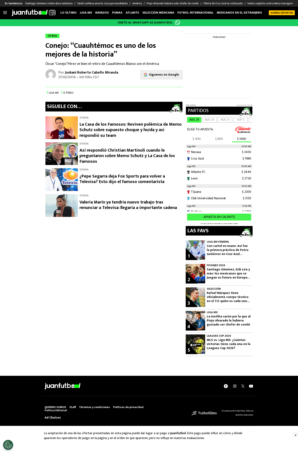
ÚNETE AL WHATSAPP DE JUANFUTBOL (145, 22)
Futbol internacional (195, 12)
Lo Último (68, 12)
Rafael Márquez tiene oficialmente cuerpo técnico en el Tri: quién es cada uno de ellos (228, 297)
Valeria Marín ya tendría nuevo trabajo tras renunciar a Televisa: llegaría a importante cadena (128, 205)
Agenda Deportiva (282, 13)
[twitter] (242, 386)
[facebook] (225, 386)
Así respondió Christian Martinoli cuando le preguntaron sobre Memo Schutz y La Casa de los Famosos (127, 156)
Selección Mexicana (158, 12)
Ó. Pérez (68, 92)
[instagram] (234, 386)
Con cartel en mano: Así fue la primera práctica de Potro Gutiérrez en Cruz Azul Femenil (228, 250)
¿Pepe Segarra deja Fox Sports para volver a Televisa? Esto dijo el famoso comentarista (122, 179)
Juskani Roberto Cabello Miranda (91, 73)
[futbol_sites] (204, 413)
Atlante (132, 12)
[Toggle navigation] (5, 12)
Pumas (117, 12)
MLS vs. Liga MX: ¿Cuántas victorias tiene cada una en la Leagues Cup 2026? (228, 344)
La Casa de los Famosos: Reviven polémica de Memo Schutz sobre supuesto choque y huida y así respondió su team (130, 130)
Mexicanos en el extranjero (239, 12)
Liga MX (86, 12)
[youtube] (251, 386)
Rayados (102, 12)
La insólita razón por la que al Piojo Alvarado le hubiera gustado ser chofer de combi (229, 321)
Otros (84, 117)
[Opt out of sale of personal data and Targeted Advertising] (8, 445)
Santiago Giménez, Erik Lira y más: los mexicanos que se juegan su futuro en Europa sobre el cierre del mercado (228, 274)
